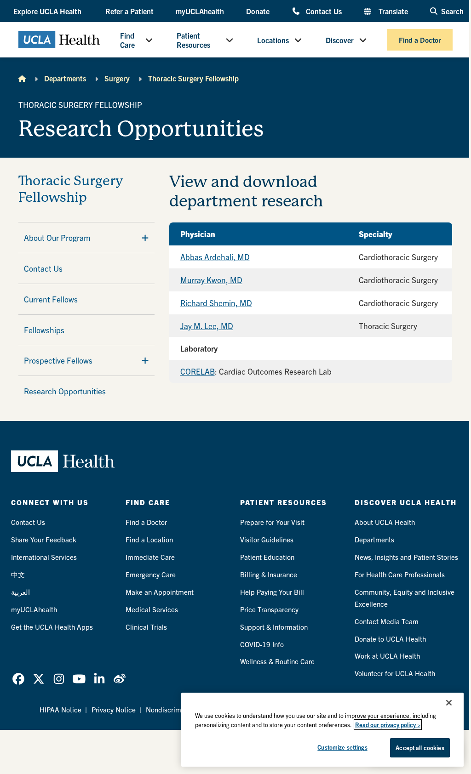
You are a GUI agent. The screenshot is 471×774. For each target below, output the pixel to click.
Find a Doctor (420, 39)
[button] (48, 11)
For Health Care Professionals (400, 574)
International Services (44, 556)
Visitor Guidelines (266, 539)
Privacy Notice (114, 709)
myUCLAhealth (200, 11)
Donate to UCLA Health (390, 638)
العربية (20, 591)
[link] (18, 679)
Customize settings (342, 747)
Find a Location (149, 539)
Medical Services (152, 609)
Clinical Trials (146, 626)
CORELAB (197, 371)
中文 (18, 574)
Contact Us (324, 10)
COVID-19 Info (262, 644)
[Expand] (145, 237)
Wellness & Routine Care (277, 661)
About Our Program (57, 237)
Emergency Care (151, 574)
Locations (273, 40)
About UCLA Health (385, 522)
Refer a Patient (129, 11)
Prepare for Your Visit (272, 522)
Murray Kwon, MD (211, 280)
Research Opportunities (65, 391)
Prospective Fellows (58, 360)
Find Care (127, 40)
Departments (65, 78)
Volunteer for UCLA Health (395, 673)
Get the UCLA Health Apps (52, 626)
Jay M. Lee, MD (206, 325)
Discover (340, 40)
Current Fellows (51, 299)
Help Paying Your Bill (272, 591)
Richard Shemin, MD (216, 302)
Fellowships (44, 330)
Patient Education (267, 556)
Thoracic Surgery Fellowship (193, 78)
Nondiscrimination (174, 709)
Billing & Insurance (268, 574)
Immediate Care (150, 556)
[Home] (22, 78)
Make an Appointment (160, 591)
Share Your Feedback (43, 539)
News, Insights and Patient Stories (406, 556)
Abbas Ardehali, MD (215, 257)
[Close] (449, 703)
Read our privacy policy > (387, 724)
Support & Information (274, 626)
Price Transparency (269, 609)
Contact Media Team (387, 621)
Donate (258, 11)
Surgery (117, 78)
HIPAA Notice (60, 709)
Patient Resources (193, 40)
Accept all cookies (420, 747)
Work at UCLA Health (387, 655)
